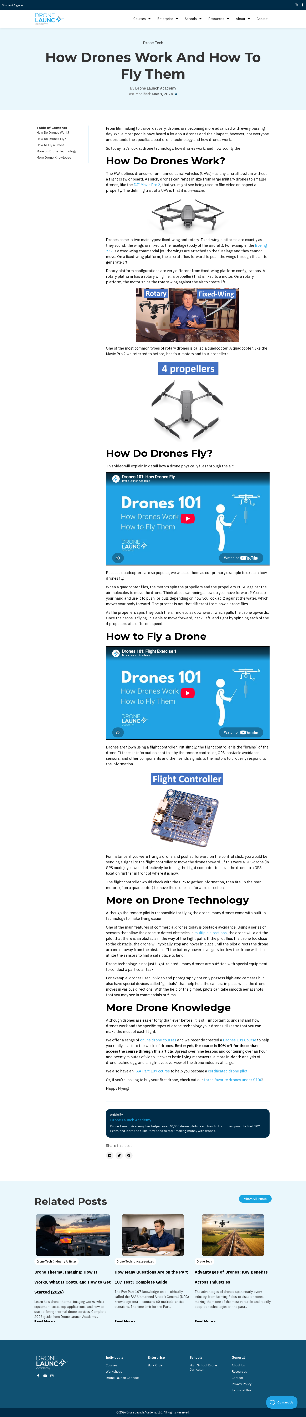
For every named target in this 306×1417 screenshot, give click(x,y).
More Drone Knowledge (53, 157)
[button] (109, 1155)
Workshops (114, 1371)
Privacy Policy (241, 1384)
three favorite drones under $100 (233, 1079)
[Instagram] (296, 4)
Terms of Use (241, 1390)
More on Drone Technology (56, 151)
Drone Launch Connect (122, 1378)
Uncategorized (143, 1261)
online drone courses (158, 1040)
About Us (238, 1365)
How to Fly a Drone (50, 145)
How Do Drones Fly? (51, 139)
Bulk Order (156, 1365)
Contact (263, 19)
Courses (139, 19)
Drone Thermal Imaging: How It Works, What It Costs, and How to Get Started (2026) (72, 1282)
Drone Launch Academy (155, 88)
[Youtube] (45, 1375)
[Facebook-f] (302, 4)
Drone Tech (153, 42)
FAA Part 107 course (152, 1071)
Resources (216, 19)
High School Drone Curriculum (203, 1367)
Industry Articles (65, 1261)
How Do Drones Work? (52, 132)
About (240, 19)
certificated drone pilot (228, 1071)
